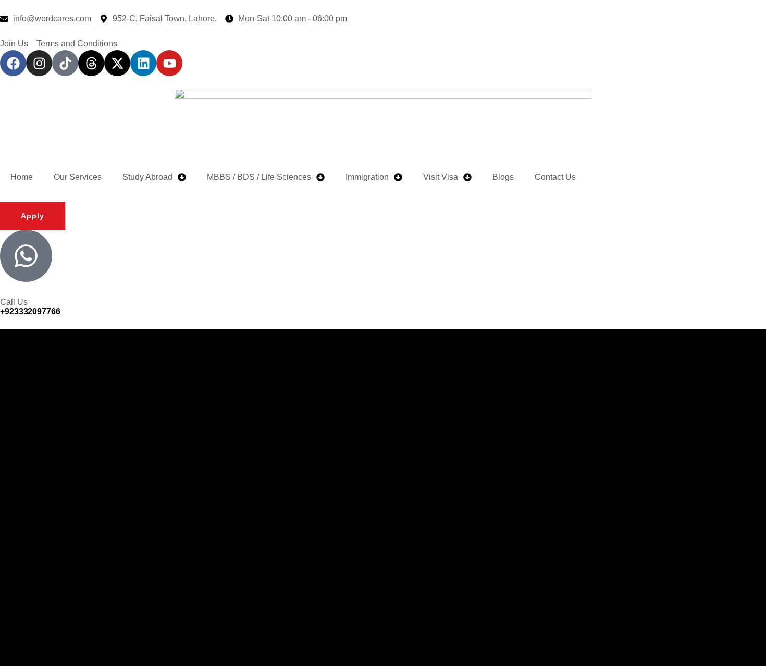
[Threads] (91, 63)
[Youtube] (169, 63)
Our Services (78, 176)
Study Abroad (147, 176)
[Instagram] (39, 63)
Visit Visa (440, 176)
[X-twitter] (117, 63)
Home (21, 176)
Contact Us (555, 176)
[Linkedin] (143, 63)
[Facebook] (13, 63)
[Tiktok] (65, 63)
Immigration (367, 176)
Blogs (503, 176)
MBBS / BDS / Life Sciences (259, 176)
